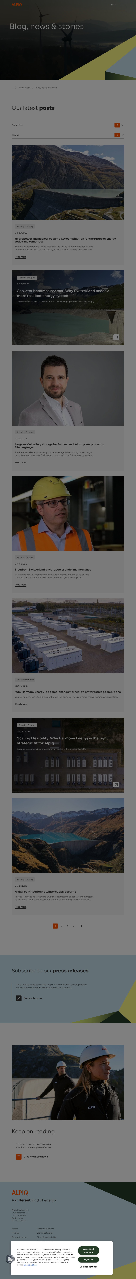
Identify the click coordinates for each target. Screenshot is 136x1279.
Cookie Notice (30, 1265)
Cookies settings (89, 1267)
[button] (10, 1259)
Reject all (88, 1259)
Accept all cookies (88, 1250)
